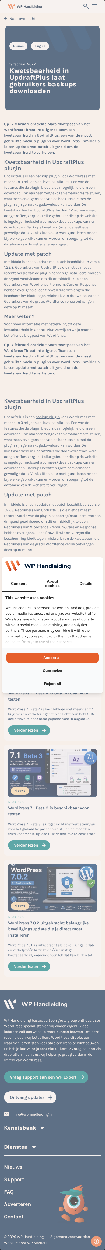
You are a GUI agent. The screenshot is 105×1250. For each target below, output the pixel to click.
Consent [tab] (19, 583)
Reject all (52, 683)
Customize (52, 670)
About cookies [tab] (52, 583)
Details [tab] (86, 583)
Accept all (52, 658)
